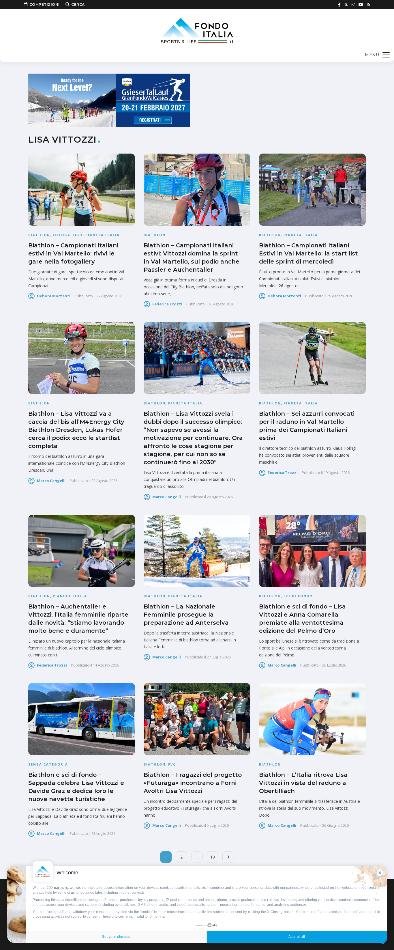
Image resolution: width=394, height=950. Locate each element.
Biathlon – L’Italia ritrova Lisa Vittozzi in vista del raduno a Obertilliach (303, 782)
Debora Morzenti (53, 295)
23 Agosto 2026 (104, 480)
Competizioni (44, 4)
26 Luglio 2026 (334, 665)
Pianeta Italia (102, 235)
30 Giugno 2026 (335, 825)
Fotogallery (68, 235)
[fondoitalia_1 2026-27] (109, 100)
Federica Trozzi (167, 304)
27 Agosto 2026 (109, 295)
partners (61, 888)
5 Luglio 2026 (218, 825)
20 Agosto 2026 (220, 496)
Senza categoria (48, 764)
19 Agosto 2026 (337, 472)
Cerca (78, 4)
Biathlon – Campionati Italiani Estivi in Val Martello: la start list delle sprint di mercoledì (308, 253)
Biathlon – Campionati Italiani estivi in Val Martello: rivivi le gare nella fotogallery (73, 253)
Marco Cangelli (51, 480)
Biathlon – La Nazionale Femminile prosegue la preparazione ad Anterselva (186, 614)
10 (212, 857)
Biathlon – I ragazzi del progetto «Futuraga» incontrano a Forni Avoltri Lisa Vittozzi (193, 782)
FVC (172, 764)
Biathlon (39, 235)
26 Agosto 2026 (221, 304)
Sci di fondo (298, 596)
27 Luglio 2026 (219, 657)
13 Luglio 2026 (103, 833)
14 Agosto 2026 (106, 665)
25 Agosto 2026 (340, 295)
